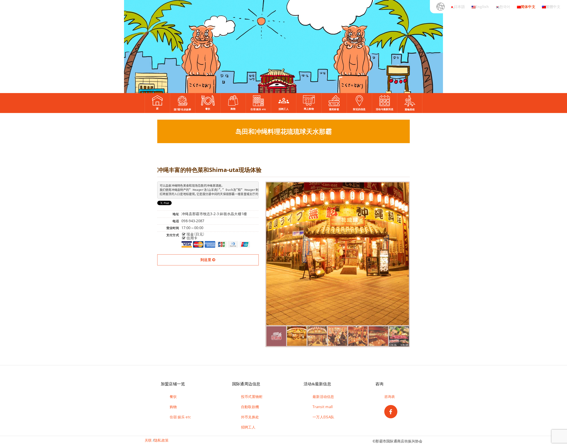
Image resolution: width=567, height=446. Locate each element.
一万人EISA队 (323, 417)
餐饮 (173, 396)
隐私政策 (161, 440)
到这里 (206, 259)
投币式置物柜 (252, 396)
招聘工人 (248, 427)
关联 (148, 440)
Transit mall (323, 406)
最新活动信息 (323, 396)
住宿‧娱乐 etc (180, 417)
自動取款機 (250, 406)
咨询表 (389, 396)
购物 (173, 406)
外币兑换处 (250, 417)
